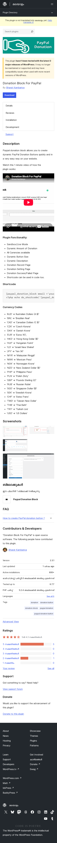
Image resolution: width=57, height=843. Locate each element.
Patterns (34, 745)
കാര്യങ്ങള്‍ (36, 759)
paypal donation (46, 608)
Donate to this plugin (13, 713)
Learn (5, 754)
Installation (11, 120)
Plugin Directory (10, 12)
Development (12, 127)
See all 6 (50, 596)
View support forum (13, 689)
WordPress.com (12, 778)
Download (9, 95)
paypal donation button (43, 614)
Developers (8, 764)
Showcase (35, 731)
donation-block (31, 608)
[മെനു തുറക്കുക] (52, 4)
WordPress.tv (11, 769)
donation (34, 602)
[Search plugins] (32, 31)
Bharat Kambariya (15, 87)
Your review (9, 668)
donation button (46, 602)
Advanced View (11, 621)
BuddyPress (10, 792)
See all (51, 668)
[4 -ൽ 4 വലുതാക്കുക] (50, 457)
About (6, 731)
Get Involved (36, 754)
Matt (7, 783)
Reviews (10, 113)
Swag (34, 769)
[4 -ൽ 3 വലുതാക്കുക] (23, 442)
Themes (34, 735)
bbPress (8, 788)
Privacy (6, 745)
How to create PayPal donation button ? (24, 518)
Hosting (7, 740)
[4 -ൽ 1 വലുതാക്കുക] (23, 429)
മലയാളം (13, 805)
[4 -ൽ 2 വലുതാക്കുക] (50, 429)
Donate (35, 764)
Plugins (33, 740)
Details (9, 105)
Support (10, 134)
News (6, 735)
